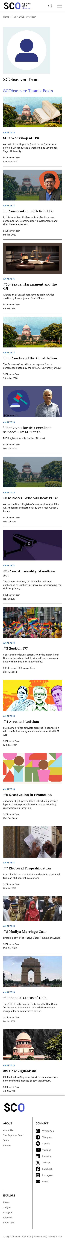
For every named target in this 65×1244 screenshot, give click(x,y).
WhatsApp (48, 1130)
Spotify (46, 1143)
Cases (6, 1202)
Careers (7, 1145)
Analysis (7, 1212)
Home (6, 16)
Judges (7, 1207)
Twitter (46, 1162)
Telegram (47, 1137)
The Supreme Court (13, 1135)
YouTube (46, 1149)
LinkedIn (47, 1156)
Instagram (47, 1175)
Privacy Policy (40, 1236)
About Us (8, 1130)
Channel (7, 1217)
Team (14, 16)
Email (45, 1181)
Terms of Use (55, 1236)
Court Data (9, 1222)
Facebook (47, 1168)
